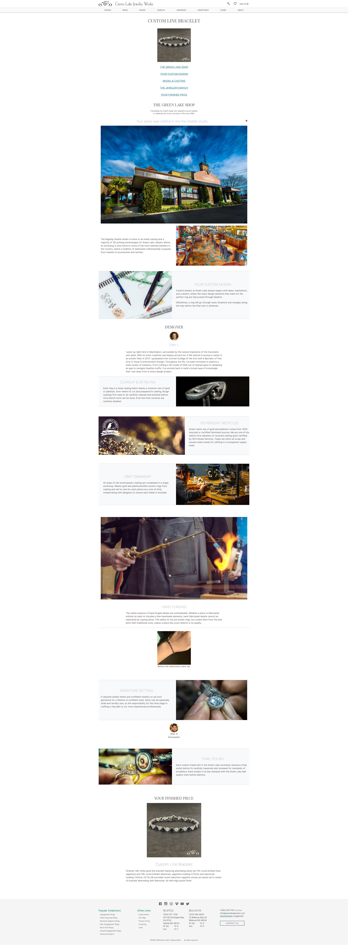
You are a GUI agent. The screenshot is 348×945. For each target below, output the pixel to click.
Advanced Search (107, 934)
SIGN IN (243, 4)
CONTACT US (232, 923)
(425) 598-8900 (196, 914)
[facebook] (160, 904)
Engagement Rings (107, 914)
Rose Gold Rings (107, 928)
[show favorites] (235, 4)
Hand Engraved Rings (108, 918)
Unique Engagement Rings (110, 931)
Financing (142, 924)
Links (141, 928)
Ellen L (174, 345)
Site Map (142, 918)
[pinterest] (171, 904)
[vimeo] (176, 904)
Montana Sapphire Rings (110, 921)
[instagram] (166, 904)
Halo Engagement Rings (109, 924)
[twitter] (187, 904)
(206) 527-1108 (170, 914)
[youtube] (182, 904)
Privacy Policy (144, 921)
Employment (144, 914)
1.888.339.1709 (227, 910)
